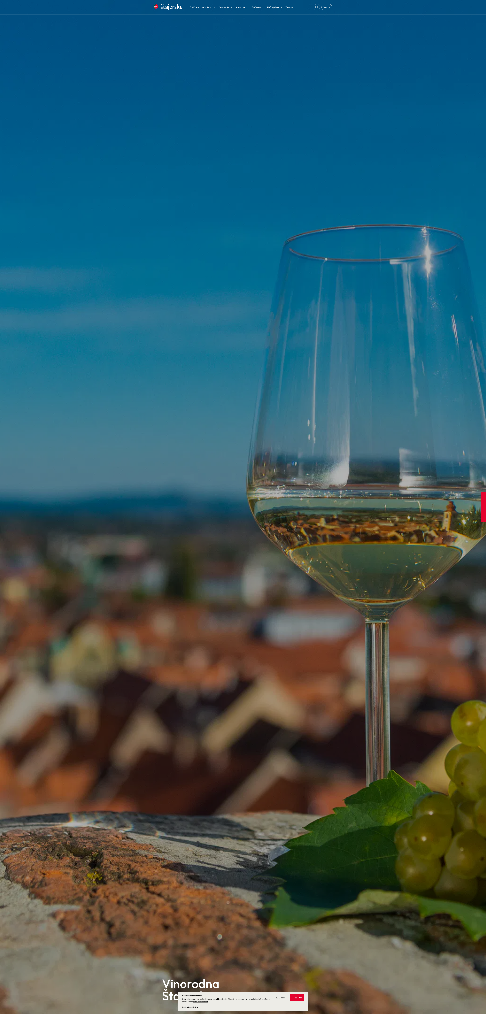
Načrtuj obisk (273, 7)
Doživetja (256, 7)
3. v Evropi (194, 7)
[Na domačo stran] (168, 7)
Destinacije (224, 7)
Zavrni (280, 998)
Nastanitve (240, 7)
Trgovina (289, 7)
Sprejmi (296, 998)
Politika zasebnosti (200, 1001)
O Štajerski (207, 7)
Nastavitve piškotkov (190, 1007)
